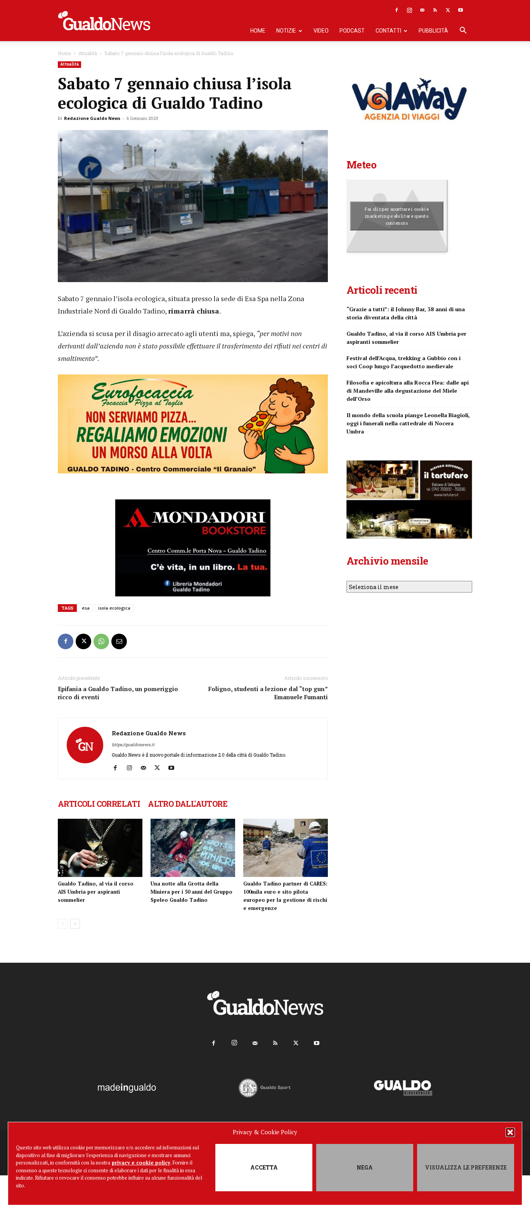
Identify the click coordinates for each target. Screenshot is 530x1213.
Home (257, 31)
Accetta (264, 1167)
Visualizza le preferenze (466, 1167)
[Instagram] (409, 10)
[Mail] (422, 10)
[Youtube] (460, 10)
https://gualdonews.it (133, 744)
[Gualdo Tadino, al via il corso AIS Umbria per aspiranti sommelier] (100, 848)
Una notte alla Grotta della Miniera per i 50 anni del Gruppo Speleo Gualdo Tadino (191, 891)
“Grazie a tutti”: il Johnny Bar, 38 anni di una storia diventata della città (405, 313)
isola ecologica (114, 608)
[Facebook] (396, 10)
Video (321, 31)
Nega (365, 1167)
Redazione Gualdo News (92, 118)
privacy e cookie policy (141, 1162)
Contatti (388, 31)
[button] (510, 1132)
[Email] (119, 641)
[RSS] (435, 10)
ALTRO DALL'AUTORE (187, 804)
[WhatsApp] (101, 641)
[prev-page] (63, 924)
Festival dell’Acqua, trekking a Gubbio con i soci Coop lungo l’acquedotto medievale (403, 362)
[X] (448, 10)
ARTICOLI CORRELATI (99, 804)
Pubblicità (433, 31)
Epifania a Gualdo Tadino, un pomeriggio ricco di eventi (118, 693)
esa (86, 608)
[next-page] (75, 924)
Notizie (286, 31)
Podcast (352, 31)
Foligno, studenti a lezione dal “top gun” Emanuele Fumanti (268, 693)
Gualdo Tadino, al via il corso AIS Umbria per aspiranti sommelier (95, 891)
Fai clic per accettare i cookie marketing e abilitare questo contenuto (397, 216)
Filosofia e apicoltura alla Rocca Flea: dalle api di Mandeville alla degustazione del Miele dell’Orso (407, 390)
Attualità (87, 53)
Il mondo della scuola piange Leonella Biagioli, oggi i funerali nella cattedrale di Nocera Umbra (408, 423)
